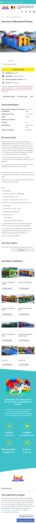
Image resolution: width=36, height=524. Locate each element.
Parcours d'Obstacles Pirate (8, 309)
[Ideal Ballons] (5, 7)
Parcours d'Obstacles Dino (25, 309)
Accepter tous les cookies (25, 520)
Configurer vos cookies (26, 516)
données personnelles (8, 510)
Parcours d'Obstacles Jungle (8, 283)
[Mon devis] (30, 12)
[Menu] (34, 12)
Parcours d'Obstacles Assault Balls (25, 335)
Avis (31, 96)
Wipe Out (5, 360)
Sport (3, 17)
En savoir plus (22, 96)
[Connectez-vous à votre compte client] (26, 12)
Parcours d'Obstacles (25, 282)
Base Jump (22, 360)
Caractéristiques (9, 96)
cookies (6, 502)
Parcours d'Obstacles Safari (8, 335)
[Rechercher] (22, 12)
